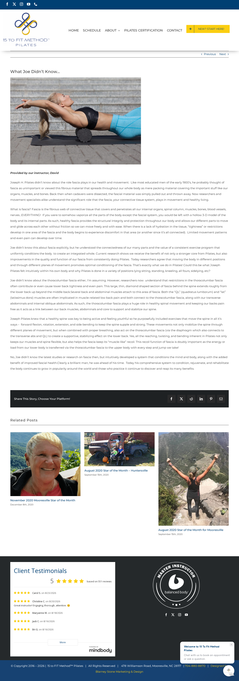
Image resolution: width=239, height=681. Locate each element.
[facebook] (7, 4)
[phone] (35, 4)
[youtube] (28, 4)
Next (222, 54)
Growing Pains (168, 480)
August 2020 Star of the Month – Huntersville (42, 470)
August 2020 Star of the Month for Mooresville (116, 530)
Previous (210, 54)
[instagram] (21, 4)
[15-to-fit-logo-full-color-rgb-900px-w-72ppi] (26, 14)
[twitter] (14, 4)
